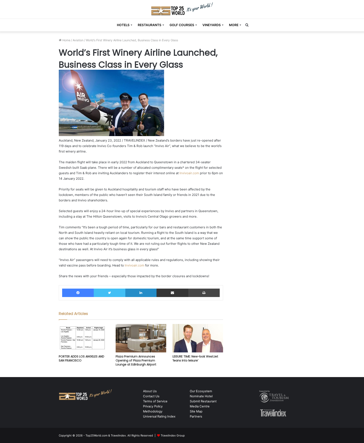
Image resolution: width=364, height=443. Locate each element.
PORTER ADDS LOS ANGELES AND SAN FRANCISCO (81, 358)
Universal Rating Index (159, 416)
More (233, 25)
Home (66, 40)
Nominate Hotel (201, 396)
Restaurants (149, 25)
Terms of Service (155, 401)
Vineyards (211, 25)
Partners (196, 416)
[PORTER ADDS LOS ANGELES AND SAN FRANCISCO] (84, 338)
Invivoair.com (189, 173)
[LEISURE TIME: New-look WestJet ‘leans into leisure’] (198, 338)
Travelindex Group (173, 435)
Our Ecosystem (201, 391)
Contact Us (151, 396)
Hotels (123, 25)
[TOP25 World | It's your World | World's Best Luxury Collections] (182, 8)
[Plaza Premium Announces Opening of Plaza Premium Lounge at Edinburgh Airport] (141, 338)
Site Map (196, 411)
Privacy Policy (153, 406)
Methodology (152, 411)
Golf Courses (182, 25)
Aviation (78, 40)
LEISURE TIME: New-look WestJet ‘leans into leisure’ (195, 358)
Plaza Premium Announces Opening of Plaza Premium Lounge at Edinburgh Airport (136, 360)
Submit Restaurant (203, 401)
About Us (150, 391)
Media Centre (200, 406)
